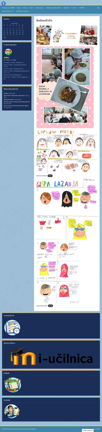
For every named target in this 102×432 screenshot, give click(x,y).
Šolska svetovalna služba (53, 8)
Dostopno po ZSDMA (8, 8)
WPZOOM (96, 429)
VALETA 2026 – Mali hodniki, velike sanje (14, 95)
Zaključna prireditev (9, 99)
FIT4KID (81, 8)
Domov (19, 8)
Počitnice (6, 93)
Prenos (50, 175)
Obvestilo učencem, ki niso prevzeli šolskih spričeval (16, 101)
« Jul (5, 37)
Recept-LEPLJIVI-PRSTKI (41, 175)
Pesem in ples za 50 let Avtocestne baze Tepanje (16, 105)
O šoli (31, 8)
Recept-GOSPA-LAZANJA (41, 305)
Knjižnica (66, 8)
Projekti (73, 8)
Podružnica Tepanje (22, 11)
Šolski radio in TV (7, 11)
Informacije (39, 8)
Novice (25, 8)
